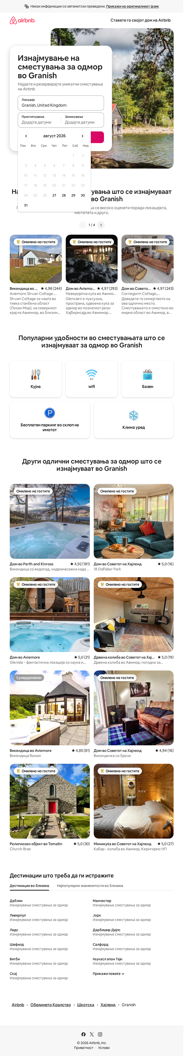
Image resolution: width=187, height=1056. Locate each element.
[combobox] (61, 105)
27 (54, 195)
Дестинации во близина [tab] (29, 886)
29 (73, 195)
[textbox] (39, 122)
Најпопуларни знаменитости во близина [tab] (90, 886)
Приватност (84, 1048)
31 (26, 205)
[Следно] (101, 225)
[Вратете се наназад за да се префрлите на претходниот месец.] (26, 136)
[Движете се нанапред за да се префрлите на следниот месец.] (82, 136)
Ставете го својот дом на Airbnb (141, 20)
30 (83, 195)
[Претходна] (83, 225)
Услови (104, 1048)
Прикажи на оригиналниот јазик (132, 6)
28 (64, 195)
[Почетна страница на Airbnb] (22, 20)
